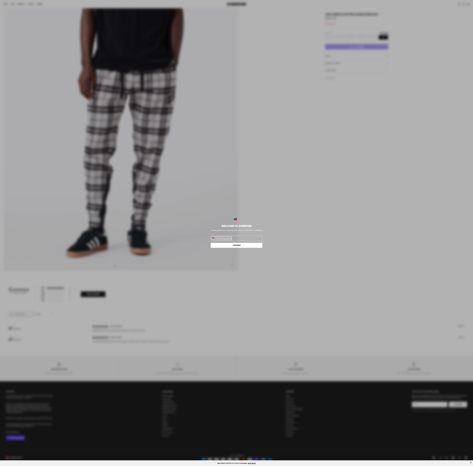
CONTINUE (237, 245)
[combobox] (221, 238)
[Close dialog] (471, 462)
